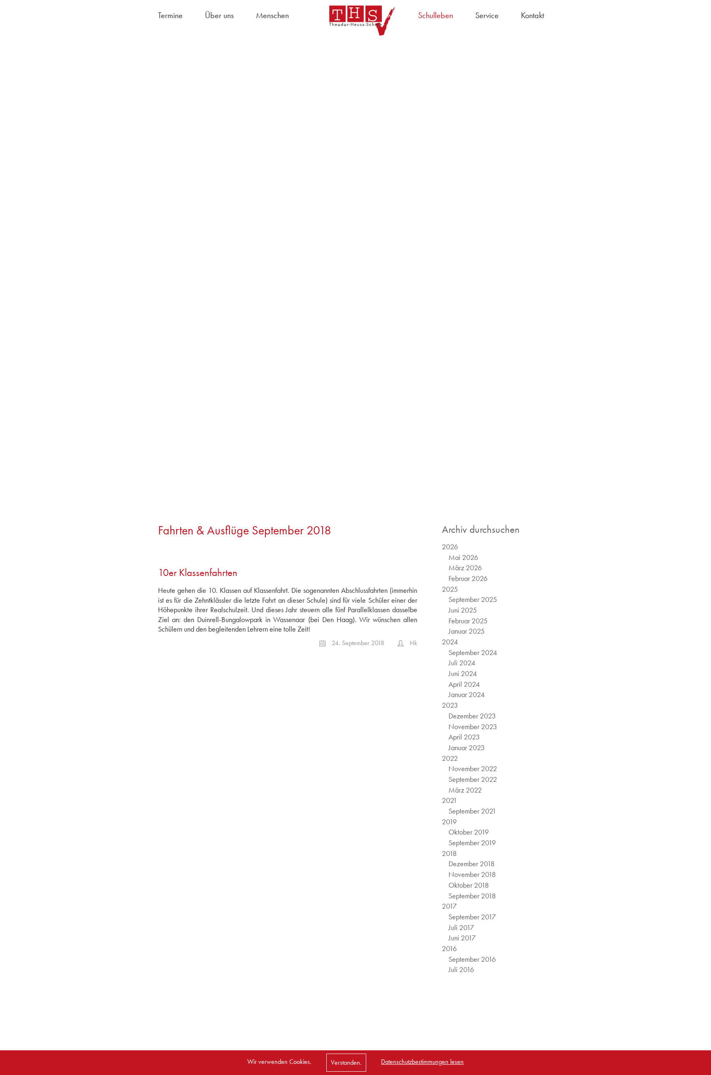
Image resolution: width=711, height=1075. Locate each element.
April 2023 (464, 737)
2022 (450, 758)
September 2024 (472, 652)
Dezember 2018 (471, 863)
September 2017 (472, 916)
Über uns (219, 15)
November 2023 (472, 726)
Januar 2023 (466, 747)
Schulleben (435, 15)
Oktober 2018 (468, 885)
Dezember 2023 (472, 716)
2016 (449, 948)
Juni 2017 (462, 937)
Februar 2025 (468, 620)
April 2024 (464, 684)
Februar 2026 (468, 578)
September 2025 (472, 599)
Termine (170, 15)
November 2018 (472, 874)
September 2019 (472, 842)
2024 (450, 641)
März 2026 (465, 567)
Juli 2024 (461, 662)
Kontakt (532, 15)
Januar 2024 (466, 694)
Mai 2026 (463, 557)
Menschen (272, 15)
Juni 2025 (462, 610)
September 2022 (472, 779)
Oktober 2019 (468, 832)
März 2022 (465, 790)
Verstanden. (346, 1062)
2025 (450, 589)
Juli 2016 (461, 969)
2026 (450, 546)
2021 (449, 800)
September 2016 (472, 959)
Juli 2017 (461, 927)
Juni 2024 (462, 673)
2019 (449, 821)
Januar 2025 (466, 631)
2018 (449, 853)
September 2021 (472, 811)
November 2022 (472, 768)
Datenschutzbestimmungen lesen (422, 1061)
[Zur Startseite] (355, 20)
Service (487, 15)
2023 (450, 705)
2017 (449, 906)
